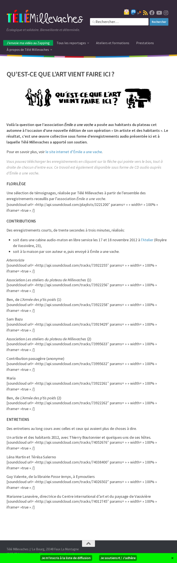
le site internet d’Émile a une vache (74, 151)
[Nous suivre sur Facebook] (152, 12)
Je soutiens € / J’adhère (118, 558)
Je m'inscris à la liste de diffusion (66, 558)
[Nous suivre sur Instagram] (165, 12)
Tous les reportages (71, 43)
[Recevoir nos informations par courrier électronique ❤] (126, 12)
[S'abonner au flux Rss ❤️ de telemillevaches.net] (145, 12)
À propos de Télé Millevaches (28, 49)
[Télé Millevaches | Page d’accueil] (44, 17)
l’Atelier (147, 239)
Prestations (145, 43)
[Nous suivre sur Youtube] (158, 12)
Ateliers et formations (112, 43)
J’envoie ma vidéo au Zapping (28, 43)
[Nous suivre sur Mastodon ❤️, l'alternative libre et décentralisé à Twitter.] (133, 12)
